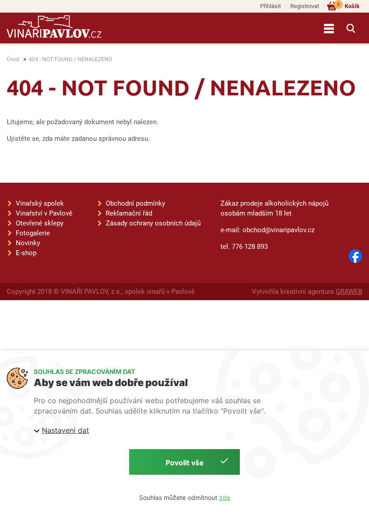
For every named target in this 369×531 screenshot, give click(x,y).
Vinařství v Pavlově (44, 213)
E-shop (26, 253)
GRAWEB (349, 292)
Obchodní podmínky (135, 203)
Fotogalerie (33, 233)
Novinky (28, 243)
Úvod (13, 59)
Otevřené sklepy (39, 223)
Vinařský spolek (40, 203)
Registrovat (304, 6)
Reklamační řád (129, 213)
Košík (348, 5)
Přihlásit (270, 6)
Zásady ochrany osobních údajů (153, 223)
